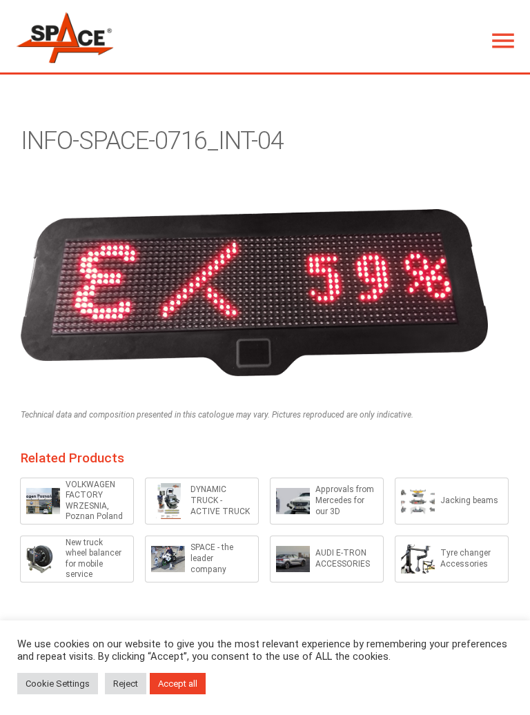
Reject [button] (125, 683)
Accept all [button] (177, 683)
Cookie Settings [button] (58, 683)
